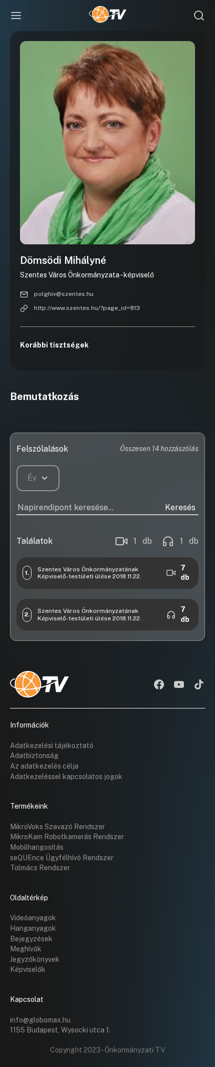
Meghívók (26, 949)
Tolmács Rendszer (40, 868)
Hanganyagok (33, 928)
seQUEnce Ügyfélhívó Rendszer (62, 858)
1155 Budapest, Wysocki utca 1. (60, 1030)
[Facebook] (159, 685)
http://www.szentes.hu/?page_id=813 (87, 307)
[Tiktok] (199, 685)
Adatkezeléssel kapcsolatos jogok (66, 777)
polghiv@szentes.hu (64, 293)
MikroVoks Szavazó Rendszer (57, 827)
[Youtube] (179, 685)
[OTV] (107, 15)
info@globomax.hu (40, 1020)
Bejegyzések (31, 939)
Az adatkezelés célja (44, 766)
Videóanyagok (33, 918)
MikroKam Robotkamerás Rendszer (67, 837)
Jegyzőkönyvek (35, 959)
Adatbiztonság (34, 756)
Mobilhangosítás (37, 847)
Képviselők (28, 969)
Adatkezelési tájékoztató (52, 746)
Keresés (180, 507)
